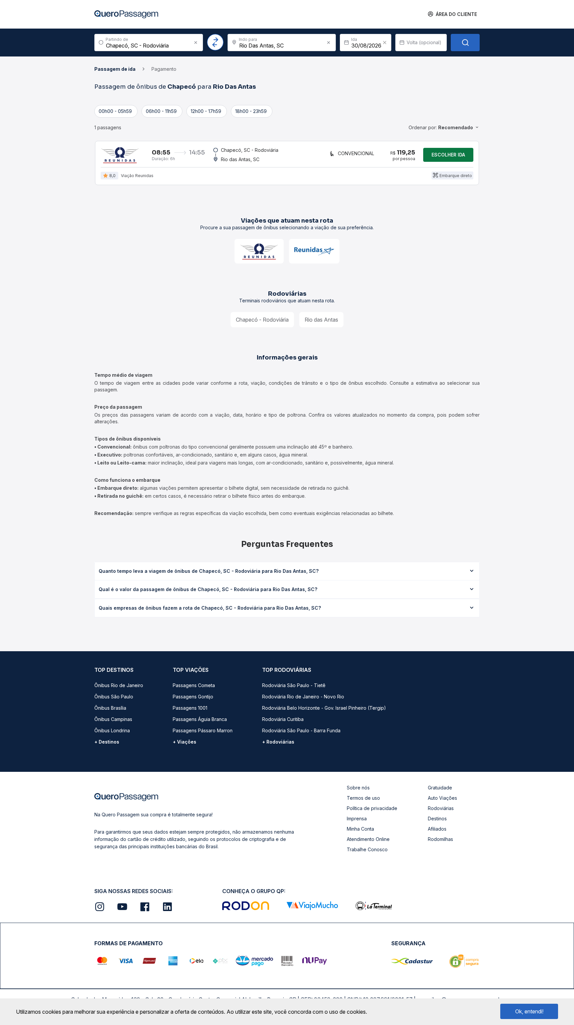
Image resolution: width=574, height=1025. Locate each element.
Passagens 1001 (190, 708)
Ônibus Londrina (112, 730)
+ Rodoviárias (278, 742)
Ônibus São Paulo (113, 696)
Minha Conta (360, 829)
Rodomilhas (440, 839)
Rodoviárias (441, 808)
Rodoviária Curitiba (283, 719)
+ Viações (184, 742)
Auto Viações (442, 798)
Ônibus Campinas (113, 719)
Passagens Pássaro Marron (203, 730)
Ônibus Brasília (110, 708)
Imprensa (357, 818)
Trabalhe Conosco (367, 849)
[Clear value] (384, 42)
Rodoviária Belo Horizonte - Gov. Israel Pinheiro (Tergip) (324, 708)
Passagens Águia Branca (200, 719)
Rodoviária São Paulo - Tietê (294, 685)
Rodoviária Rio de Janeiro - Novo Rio (303, 696)
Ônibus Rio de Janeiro (118, 685)
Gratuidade (440, 787)
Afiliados (437, 829)
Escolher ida (448, 154)
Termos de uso (363, 798)
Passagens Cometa (194, 685)
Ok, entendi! (529, 1011)
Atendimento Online (368, 839)
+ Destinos (106, 742)
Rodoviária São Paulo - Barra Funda (301, 730)
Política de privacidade (372, 808)
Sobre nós (358, 787)
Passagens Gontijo (193, 696)
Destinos (437, 818)
